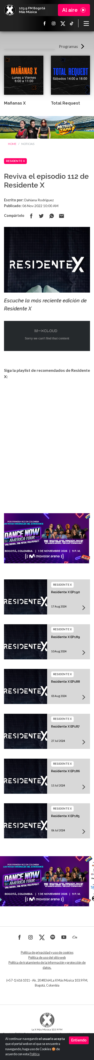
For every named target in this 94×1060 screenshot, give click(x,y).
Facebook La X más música (44, 23)
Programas (68, 46)
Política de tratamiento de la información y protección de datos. (47, 965)
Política (35, 1054)
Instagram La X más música (53, 23)
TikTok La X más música (71, 23)
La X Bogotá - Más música (9, 10)
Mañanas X (15, 103)
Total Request (65, 103)
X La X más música (62, 23)
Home (12, 143)
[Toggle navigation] (86, 23)
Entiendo (78, 1040)
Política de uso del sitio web (47, 957)
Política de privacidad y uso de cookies (47, 952)
